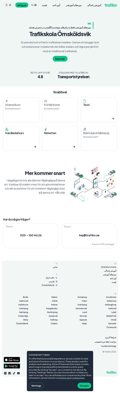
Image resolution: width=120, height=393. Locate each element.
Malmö (54, 297)
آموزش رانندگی (94, 5)
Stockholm (111, 297)
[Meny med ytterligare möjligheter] (8, 5)
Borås (25, 297)
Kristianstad (81, 308)
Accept (84, 385)
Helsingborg (110, 305)
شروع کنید (21, 5)
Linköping (23, 308)
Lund (84, 312)
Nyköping (23, 312)
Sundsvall (53, 316)
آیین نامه (56, 5)
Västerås (112, 323)
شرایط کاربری (110, 337)
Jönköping (82, 305)
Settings (36, 385)
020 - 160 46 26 (31, 235)
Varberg (54, 320)
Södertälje (23, 316)
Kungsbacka (52, 308)
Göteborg (82, 297)
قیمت (44, 5)
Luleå (113, 312)
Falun (84, 301)
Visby (25, 320)
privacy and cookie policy (72, 378)
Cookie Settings (108, 346)
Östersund (111, 327)
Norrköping (52, 312)
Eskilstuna (111, 301)
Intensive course (108, 267)
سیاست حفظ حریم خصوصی (105, 342)
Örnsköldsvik (22, 323)
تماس (55, 267)
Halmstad (23, 301)
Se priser (60, 58)
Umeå (113, 320)
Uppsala (83, 320)
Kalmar (54, 305)
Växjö (84, 323)
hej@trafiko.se (89, 235)
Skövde (83, 316)
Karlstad (112, 308)
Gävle (55, 301)
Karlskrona (23, 305)
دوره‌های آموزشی (74, 5)
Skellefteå (111, 316)
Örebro (54, 323)
